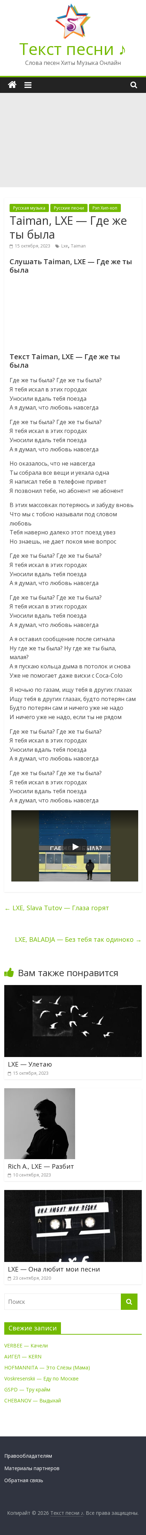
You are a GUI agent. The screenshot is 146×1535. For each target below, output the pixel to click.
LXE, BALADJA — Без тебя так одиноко (78, 939)
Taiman (78, 246)
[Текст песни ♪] (12, 85)
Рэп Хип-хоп (104, 208)
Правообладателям (28, 1455)
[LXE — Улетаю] (72, 989)
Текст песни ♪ (73, 49)
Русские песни (69, 208)
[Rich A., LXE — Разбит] (39, 1092)
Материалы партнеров (32, 1468)
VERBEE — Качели (26, 1345)
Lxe (64, 246)
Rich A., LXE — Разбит (41, 1166)
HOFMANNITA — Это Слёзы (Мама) (47, 1367)
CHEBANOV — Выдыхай (32, 1400)
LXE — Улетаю (30, 1064)
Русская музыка (29, 208)
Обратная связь (23, 1480)
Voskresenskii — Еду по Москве (41, 1378)
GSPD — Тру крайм (27, 1389)
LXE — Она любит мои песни (54, 1269)
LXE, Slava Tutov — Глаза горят (56, 907)
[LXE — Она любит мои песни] (72, 1194)
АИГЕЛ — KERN (22, 1356)
